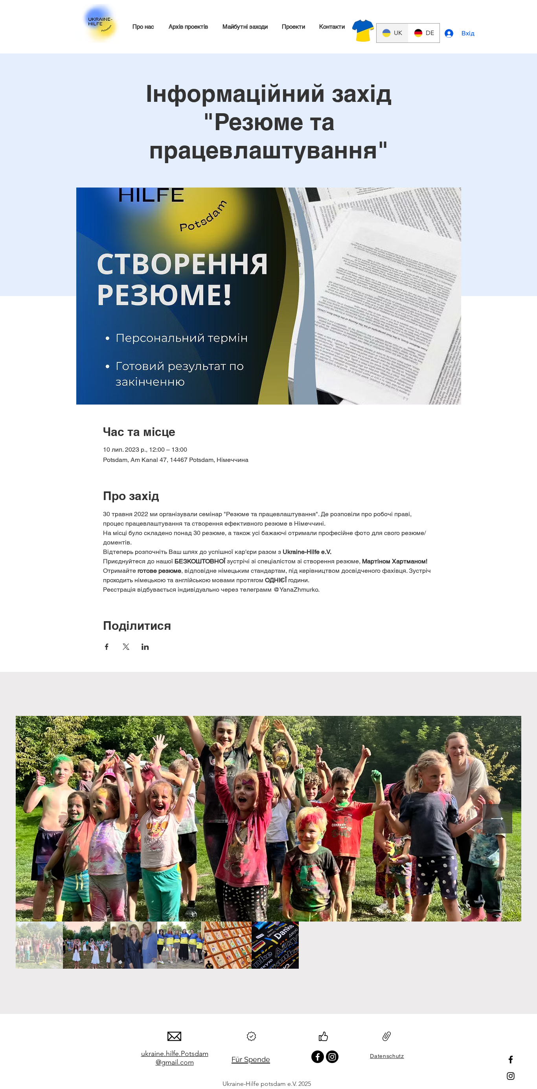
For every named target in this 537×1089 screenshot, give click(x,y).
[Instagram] (511, 1076)
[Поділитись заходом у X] (126, 647)
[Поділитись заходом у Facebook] (106, 647)
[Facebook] (511, 1059)
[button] (143, 27)
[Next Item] (497, 818)
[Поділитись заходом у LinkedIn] (145, 647)
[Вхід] (450, 33)
